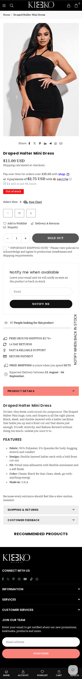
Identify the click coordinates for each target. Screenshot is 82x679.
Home (6, 14)
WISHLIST (42, 675)
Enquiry (12, 227)
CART (59, 675)
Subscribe (41, 653)
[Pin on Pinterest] (40, 143)
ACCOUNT (23, 675)
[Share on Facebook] (29, 143)
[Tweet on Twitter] (34, 143)
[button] (76, 5)
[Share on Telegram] (50, 143)
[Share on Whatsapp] (55, 143)
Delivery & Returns (46, 223)
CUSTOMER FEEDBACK (24, 520)
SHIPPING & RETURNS (23, 510)
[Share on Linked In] (45, 143)
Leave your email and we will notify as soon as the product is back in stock (39, 279)
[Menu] (4, 5)
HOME (6, 675)
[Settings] (68, 5)
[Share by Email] (61, 143)
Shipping (9, 165)
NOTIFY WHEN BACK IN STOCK (75, 339)
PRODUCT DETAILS (21, 391)
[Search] (11, 5)
